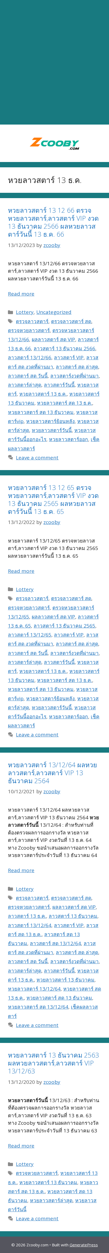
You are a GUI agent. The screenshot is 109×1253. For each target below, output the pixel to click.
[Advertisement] (54, 62)
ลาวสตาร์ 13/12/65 (29, 634)
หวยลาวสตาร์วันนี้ (52, 430)
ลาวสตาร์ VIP (69, 357)
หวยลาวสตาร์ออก (68, 439)
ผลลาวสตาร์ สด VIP (53, 339)
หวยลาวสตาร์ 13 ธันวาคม (65, 979)
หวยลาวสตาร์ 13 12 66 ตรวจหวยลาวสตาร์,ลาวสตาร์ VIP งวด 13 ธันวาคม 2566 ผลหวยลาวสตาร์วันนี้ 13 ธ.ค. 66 (53, 222)
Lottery (25, 312)
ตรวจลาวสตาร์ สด (71, 321)
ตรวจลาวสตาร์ (32, 321)
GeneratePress (84, 1244)
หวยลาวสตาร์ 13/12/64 (34, 988)
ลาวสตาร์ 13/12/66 (29, 357)
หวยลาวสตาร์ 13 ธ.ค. (43, 393)
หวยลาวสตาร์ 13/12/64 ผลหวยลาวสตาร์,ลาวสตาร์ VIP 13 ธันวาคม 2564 (52, 772)
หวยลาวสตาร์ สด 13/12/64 (38, 1006)
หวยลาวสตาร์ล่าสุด (51, 1200)
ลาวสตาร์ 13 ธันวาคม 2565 (64, 625)
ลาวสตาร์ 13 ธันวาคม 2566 (64, 348)
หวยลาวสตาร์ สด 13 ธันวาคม (41, 412)
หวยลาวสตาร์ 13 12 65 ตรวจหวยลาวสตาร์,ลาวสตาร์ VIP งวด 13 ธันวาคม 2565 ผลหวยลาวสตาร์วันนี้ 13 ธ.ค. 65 (53, 499)
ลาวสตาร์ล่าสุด (24, 384)
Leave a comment (37, 457)
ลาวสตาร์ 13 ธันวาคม (73, 916)
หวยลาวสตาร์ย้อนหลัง (50, 421)
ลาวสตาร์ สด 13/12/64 (55, 943)
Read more (21, 293)
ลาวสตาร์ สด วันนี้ (28, 375)
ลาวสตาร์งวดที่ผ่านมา (74, 375)
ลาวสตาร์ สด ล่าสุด (77, 366)
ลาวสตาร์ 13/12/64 (29, 925)
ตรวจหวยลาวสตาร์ (29, 330)
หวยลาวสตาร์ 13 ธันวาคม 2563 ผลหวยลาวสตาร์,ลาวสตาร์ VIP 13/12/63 (53, 1062)
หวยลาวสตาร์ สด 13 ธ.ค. (64, 402)
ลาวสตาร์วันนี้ (59, 384)
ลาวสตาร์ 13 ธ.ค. (27, 916)
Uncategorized (53, 312)
